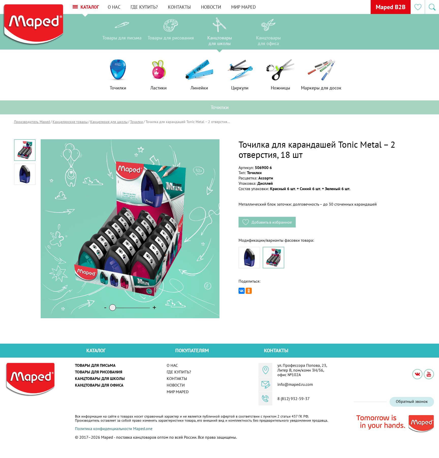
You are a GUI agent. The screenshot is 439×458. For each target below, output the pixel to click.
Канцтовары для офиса (99, 385)
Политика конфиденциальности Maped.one (113, 428)
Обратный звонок (412, 401)
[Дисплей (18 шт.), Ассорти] (273, 257)
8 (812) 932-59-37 (293, 398)
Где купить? (144, 7)
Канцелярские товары (70, 121)
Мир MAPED (243, 7)
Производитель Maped (32, 121)
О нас (114, 7)
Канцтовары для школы (100, 378)
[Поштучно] (249, 257)
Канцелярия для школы (109, 121)
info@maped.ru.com (295, 384)
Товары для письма (95, 365)
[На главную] (32, 25)
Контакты (179, 7)
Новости (211, 7)
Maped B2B (390, 7)
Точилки (136, 121)
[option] (122, 33)
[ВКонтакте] (242, 291)
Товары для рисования (98, 371)
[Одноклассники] (249, 291)
